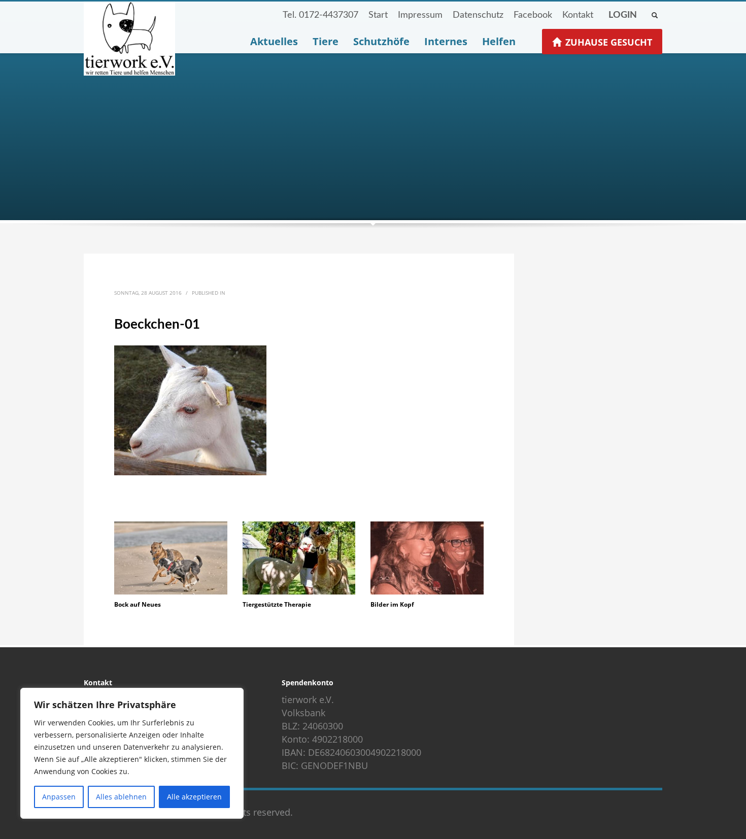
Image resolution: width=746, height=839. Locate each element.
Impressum (420, 15)
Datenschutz (478, 15)
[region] (132, 753)
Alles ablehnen (121, 796)
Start (378, 15)
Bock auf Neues (137, 604)
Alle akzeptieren (194, 796)
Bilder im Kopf (392, 604)
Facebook (533, 15)
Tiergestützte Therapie (277, 604)
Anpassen (59, 796)
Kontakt (577, 15)
